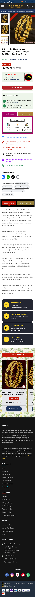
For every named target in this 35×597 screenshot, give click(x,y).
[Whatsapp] (28, 575)
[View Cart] (32, 6)
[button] (23, 386)
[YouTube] (17, 575)
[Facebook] (7, 575)
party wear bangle (8, 194)
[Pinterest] (23, 575)
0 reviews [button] (13, 59)
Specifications (26, 203)
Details (15, 102)
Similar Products (17, 354)
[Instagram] (12, 575)
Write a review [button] (22, 59)
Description (9, 203)
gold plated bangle (22, 183)
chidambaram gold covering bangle (13, 191)
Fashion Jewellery (12, 11)
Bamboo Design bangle (22, 187)
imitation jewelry (7, 187)
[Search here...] (27, 6)
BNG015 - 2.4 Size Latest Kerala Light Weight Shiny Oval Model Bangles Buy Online (13, 393)
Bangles (21, 11)
